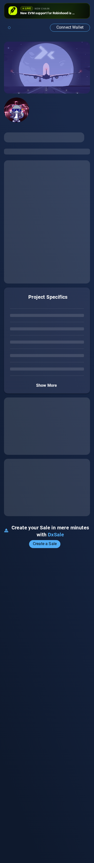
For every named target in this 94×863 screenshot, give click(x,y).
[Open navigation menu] (9, 27)
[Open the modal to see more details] (63, 544)
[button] (70, 28)
